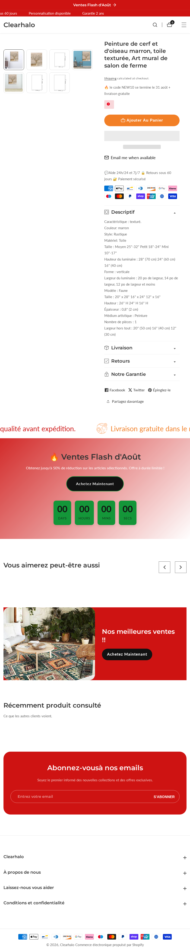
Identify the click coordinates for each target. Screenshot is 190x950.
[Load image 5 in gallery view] (13, 82)
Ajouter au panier (145, 120)
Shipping (110, 78)
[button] (142, 136)
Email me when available (133, 157)
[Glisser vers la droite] (91, 105)
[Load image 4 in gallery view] (82, 59)
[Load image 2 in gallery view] (36, 59)
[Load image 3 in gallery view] (59, 59)
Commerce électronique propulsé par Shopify (109, 945)
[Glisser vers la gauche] (5, 54)
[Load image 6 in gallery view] (36, 82)
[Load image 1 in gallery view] (13, 59)
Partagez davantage (128, 401)
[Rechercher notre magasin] (157, 25)
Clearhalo (67, 945)
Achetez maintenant (95, 483)
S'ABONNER (164, 797)
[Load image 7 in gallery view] (59, 82)
